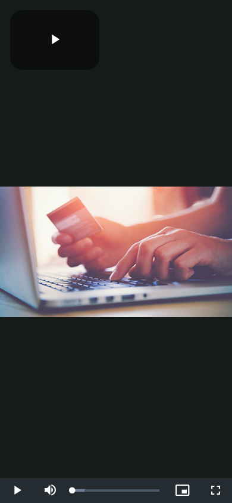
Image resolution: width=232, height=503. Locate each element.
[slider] (116, 490)
